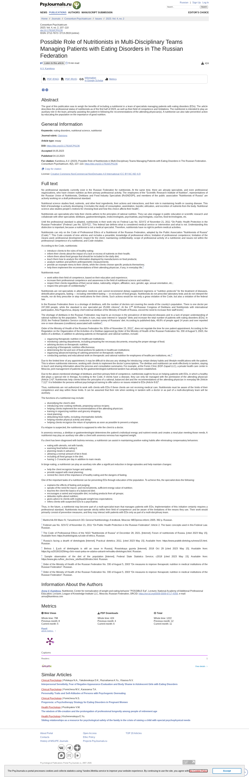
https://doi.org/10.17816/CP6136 (63, 146)
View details (200, 666)
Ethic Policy (89, 737)
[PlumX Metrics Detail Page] (50, 641)
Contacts (44, 737)
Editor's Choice (198, 12)
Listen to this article (54, 63)
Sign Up (196, 2)
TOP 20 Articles (134, 733)
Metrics (113, 79)
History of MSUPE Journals (54, 741)
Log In (205, 2)
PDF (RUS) (71, 79)
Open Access (90, 733)
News (43, 12)
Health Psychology (51, 707)
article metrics (47, 631)
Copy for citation (52, 169)
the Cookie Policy (198, 771)
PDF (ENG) (53, 79)
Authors (74, 12)
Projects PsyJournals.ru (95, 741)
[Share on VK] (43, 90)
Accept (227, 771)
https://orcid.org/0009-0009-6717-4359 (158, 593)
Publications (57, 12)
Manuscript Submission (97, 12)
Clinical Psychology (51, 680)
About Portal (46, 733)
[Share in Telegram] (47, 90)
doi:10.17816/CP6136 (51, 30)
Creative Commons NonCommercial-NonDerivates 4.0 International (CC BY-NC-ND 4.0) (96, 174)
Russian (184, 2)
